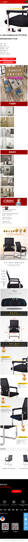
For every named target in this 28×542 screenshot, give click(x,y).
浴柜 (16, 155)
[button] (26, 2)
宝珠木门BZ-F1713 (18, 139)
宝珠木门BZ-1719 (18, 117)
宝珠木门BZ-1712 (18, 106)
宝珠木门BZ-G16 (18, 128)
